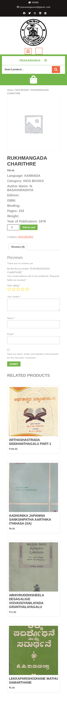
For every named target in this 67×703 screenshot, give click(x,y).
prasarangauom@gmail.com (35, 7)
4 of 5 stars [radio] (23, 289)
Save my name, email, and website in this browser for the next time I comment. (33, 356)
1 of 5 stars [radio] (9, 289)
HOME (35, 2)
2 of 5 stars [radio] (14, 289)
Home (10, 90)
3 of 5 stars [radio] (18, 289)
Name (11, 318)
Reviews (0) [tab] (18, 246)
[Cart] (33, 81)
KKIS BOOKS (22, 90)
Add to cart (28, 227)
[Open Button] (28, 51)
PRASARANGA (30, 60)
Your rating (13, 285)
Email (10, 334)
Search (56, 69)
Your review (14, 296)
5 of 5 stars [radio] (27, 289)
